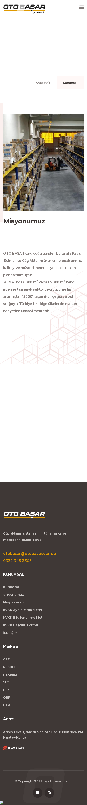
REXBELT (10, 675)
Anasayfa (43, 83)
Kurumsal (11, 587)
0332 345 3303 (17, 560)
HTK (6, 705)
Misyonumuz (13, 602)
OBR (7, 697)
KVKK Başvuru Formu (20, 625)
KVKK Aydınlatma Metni (22, 610)
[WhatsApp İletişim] (1, 802)
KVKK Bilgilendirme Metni (24, 617)
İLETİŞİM (10, 633)
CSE (6, 659)
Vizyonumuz (13, 595)
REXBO (9, 667)
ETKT (7, 690)
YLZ (6, 682)
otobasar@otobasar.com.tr (29, 553)
